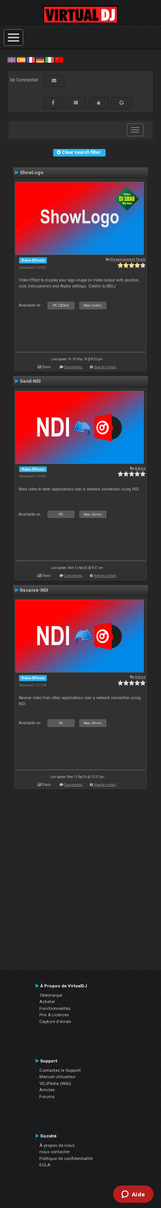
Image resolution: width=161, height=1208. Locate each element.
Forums (47, 1096)
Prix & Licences (54, 1014)
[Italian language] (49, 59)
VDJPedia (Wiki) (55, 1083)
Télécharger (51, 995)
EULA (45, 1164)
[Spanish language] (21, 59)
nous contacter (54, 1151)
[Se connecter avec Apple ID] (99, 102)
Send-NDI (30, 381)
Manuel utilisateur (57, 1076)
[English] (11, 59)
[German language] (40, 59)
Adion (140, 468)
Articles (47, 1089)
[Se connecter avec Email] (53, 80)
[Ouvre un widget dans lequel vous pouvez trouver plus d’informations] (133, 1194)
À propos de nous (57, 1145)
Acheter (47, 1001)
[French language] (31, 59)
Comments (73, 367)
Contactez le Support (60, 1070)
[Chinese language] (59, 59)
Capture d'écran (55, 1021)
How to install (105, 367)
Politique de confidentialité (65, 1158)
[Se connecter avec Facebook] (53, 102)
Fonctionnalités (54, 1008)
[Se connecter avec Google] (121, 102)
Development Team (128, 259)
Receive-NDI (34, 590)
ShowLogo (31, 172)
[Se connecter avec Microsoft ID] (76, 102)
